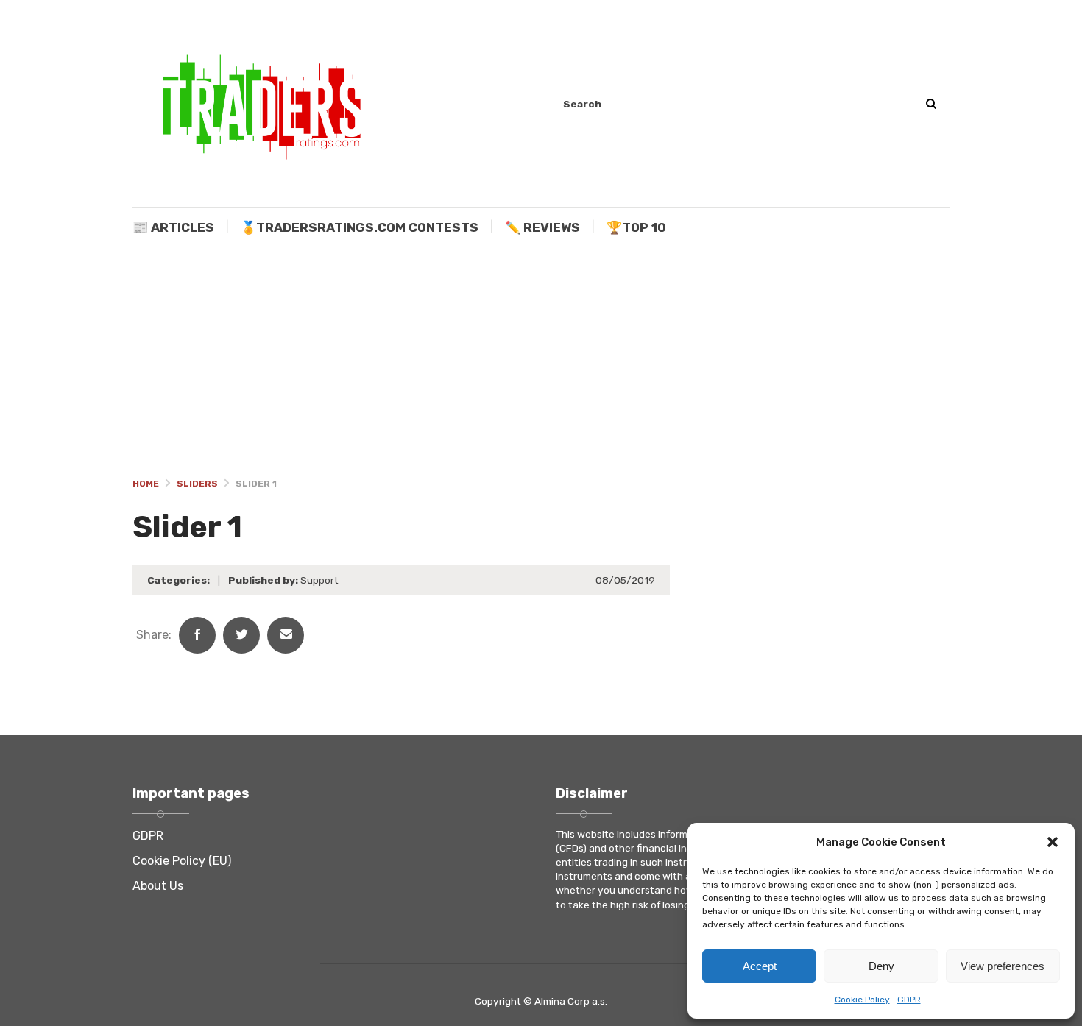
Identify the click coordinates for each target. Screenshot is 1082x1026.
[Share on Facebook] (197, 635)
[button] (1052, 842)
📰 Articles (173, 227)
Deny (881, 966)
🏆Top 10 (636, 227)
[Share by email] (285, 635)
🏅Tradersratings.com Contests (359, 227)
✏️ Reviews (542, 227)
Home (145, 483)
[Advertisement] (541, 359)
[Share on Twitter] (241, 635)
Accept (760, 966)
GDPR (909, 999)
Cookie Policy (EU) (181, 861)
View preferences (1002, 966)
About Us (157, 886)
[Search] (931, 104)
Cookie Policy (862, 999)
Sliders (197, 483)
